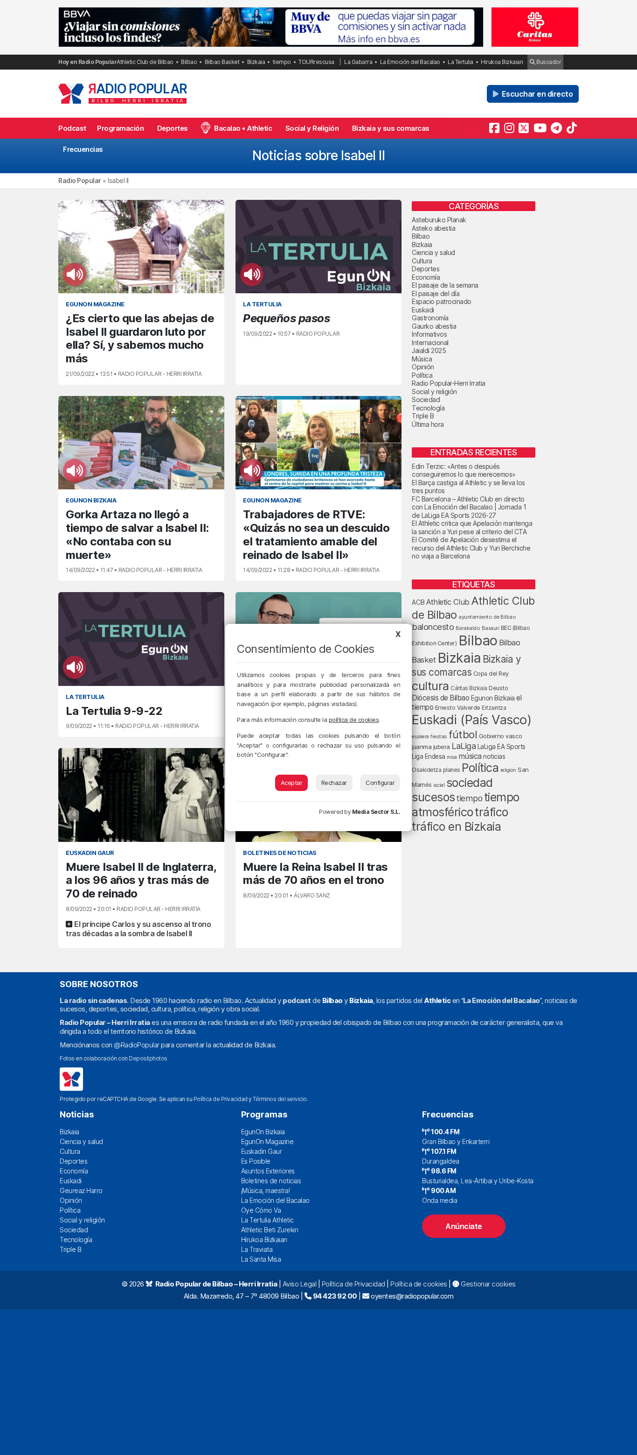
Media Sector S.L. (376, 811)
